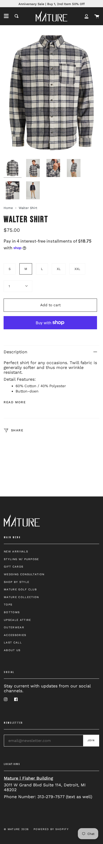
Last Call (13, 642)
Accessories (15, 635)
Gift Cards (13, 566)
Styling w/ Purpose (21, 559)
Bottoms (12, 612)
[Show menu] (6, 16)
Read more (15, 402)
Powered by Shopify (51, 829)
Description (15, 351)
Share (16, 430)
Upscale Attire (17, 620)
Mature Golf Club (20, 589)
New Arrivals (16, 551)
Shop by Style (16, 582)
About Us (12, 650)
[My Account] (86, 16)
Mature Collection (21, 597)
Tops (8, 604)
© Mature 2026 (16, 829)
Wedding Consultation (24, 574)
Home (8, 208)
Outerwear (14, 627)
